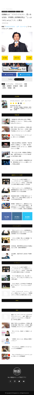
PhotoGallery (9, 9)
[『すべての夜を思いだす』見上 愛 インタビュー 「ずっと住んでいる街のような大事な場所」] (6, 278)
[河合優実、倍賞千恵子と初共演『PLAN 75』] (6, 256)
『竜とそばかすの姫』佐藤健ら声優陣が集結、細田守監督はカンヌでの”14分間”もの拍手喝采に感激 (21, 154)
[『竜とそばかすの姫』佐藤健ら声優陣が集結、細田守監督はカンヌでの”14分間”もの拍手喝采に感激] (6, 154)
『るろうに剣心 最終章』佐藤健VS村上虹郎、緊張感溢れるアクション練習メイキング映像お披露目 (21, 162)
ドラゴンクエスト (18, 84)
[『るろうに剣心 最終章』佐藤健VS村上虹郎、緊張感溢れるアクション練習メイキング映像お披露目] (6, 162)
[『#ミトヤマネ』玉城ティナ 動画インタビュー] (6, 333)
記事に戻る (17, 57)
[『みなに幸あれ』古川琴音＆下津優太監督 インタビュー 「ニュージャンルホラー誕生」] (6, 286)
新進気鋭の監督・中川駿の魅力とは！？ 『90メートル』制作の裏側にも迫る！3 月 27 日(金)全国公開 (21, 197)
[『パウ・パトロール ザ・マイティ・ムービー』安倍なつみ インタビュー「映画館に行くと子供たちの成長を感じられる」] (6, 293)
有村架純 (9, 87)
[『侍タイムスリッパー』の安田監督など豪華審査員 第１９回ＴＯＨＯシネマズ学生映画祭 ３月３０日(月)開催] (6, 190)
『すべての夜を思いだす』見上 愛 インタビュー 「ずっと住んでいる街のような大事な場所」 (21, 277)
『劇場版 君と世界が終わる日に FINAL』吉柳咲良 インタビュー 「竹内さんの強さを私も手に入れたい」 (21, 121)
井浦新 (25, 84)
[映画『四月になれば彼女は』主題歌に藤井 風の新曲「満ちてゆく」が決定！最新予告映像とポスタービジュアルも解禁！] (6, 129)
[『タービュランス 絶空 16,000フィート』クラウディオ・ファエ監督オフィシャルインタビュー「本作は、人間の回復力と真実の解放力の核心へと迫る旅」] (6, 181)
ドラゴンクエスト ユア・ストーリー (15, 26)
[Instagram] (14, 381)
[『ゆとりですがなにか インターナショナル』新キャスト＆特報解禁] (6, 137)
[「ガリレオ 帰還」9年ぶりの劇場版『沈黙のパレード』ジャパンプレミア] (6, 240)
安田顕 (21, 86)
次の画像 (29, 57)
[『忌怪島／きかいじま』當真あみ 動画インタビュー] (6, 341)
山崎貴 (25, 86)
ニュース (18, 11)
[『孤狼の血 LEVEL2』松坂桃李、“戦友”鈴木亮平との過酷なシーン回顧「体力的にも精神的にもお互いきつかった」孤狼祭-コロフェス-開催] (6, 145)
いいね (6, 212)
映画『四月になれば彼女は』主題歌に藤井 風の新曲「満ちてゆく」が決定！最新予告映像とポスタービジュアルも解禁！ (21, 129)
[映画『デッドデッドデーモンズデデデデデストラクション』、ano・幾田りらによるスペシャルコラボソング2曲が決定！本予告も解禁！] (6, 317)
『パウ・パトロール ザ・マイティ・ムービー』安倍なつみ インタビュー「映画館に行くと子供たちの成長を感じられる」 (21, 293)
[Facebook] (10, 381)
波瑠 (14, 87)
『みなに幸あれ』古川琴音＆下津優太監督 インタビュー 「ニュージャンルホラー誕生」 (21, 285)
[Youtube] (23, 381)
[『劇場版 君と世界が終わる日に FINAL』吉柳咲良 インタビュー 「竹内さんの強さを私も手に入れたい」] (6, 121)
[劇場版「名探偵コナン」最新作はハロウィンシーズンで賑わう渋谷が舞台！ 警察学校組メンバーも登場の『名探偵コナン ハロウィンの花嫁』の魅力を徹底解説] (6, 206)
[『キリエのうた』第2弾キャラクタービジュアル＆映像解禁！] (6, 349)
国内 (22, 11)
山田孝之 (4, 87)
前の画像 (5, 57)
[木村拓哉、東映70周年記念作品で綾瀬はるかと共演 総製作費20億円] (6, 248)
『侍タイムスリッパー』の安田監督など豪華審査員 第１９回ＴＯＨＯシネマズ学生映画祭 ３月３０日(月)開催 (21, 189)
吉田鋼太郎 (9, 86)
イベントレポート (11, 11)
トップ (3, 9)
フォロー (17, 212)
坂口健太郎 (15, 86)
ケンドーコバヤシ (9, 84)
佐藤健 (3, 86)
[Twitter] (19, 381)
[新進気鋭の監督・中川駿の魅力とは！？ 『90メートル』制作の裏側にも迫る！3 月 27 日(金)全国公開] (6, 198)
